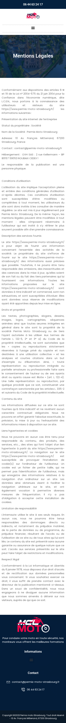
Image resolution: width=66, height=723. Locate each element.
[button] (33, 28)
